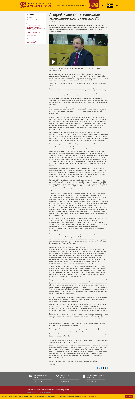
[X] (103, 368)
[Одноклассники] (99, 368)
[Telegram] (107, 368)
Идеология (66, 5)
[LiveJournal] (105, 368)
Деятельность (81, 5)
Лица (73, 5)
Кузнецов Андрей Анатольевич (32, 41)
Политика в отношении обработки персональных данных (39, 392)
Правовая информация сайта (89, 396)
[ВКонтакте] (97, 368)
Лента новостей (32, 20)
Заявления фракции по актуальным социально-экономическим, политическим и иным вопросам (36, 28)
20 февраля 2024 (54, 21)
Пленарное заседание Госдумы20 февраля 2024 (33, 34)
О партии (57, 5)
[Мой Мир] (101, 368)
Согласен (129, 396)
